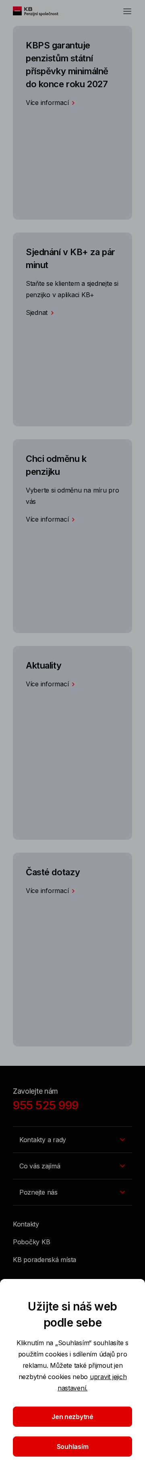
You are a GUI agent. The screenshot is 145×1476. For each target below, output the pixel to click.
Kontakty (26, 1224)
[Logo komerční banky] (39, 11)
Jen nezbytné (72, 1417)
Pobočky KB (31, 1242)
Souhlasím (73, 1446)
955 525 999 (46, 1105)
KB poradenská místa (44, 1260)
